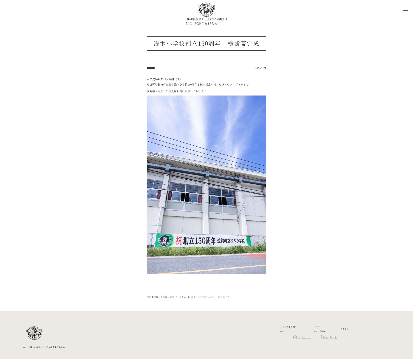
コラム (182, 297)
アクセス (344, 329)
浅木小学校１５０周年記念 (161, 297)
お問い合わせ (319, 331)
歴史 (282, 331)
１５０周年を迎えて (289, 327)
